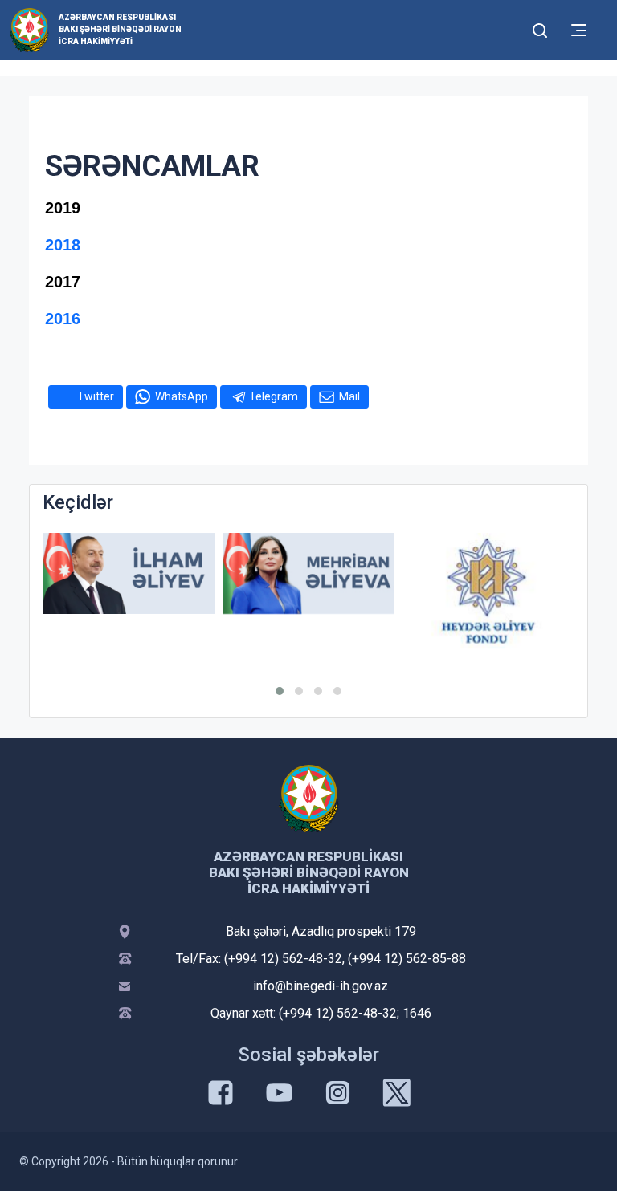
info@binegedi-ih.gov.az (320, 986)
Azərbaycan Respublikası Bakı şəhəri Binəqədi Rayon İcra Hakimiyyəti (120, 29)
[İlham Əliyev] (129, 573)
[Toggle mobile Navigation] (579, 30)
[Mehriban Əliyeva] (308, 573)
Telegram (273, 396)
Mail (349, 396)
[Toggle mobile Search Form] (540, 28)
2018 (62, 245)
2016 (62, 318)
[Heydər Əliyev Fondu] (488, 590)
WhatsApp (181, 396)
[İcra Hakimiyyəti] (29, 29)
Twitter (95, 396)
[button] (279, 691)
